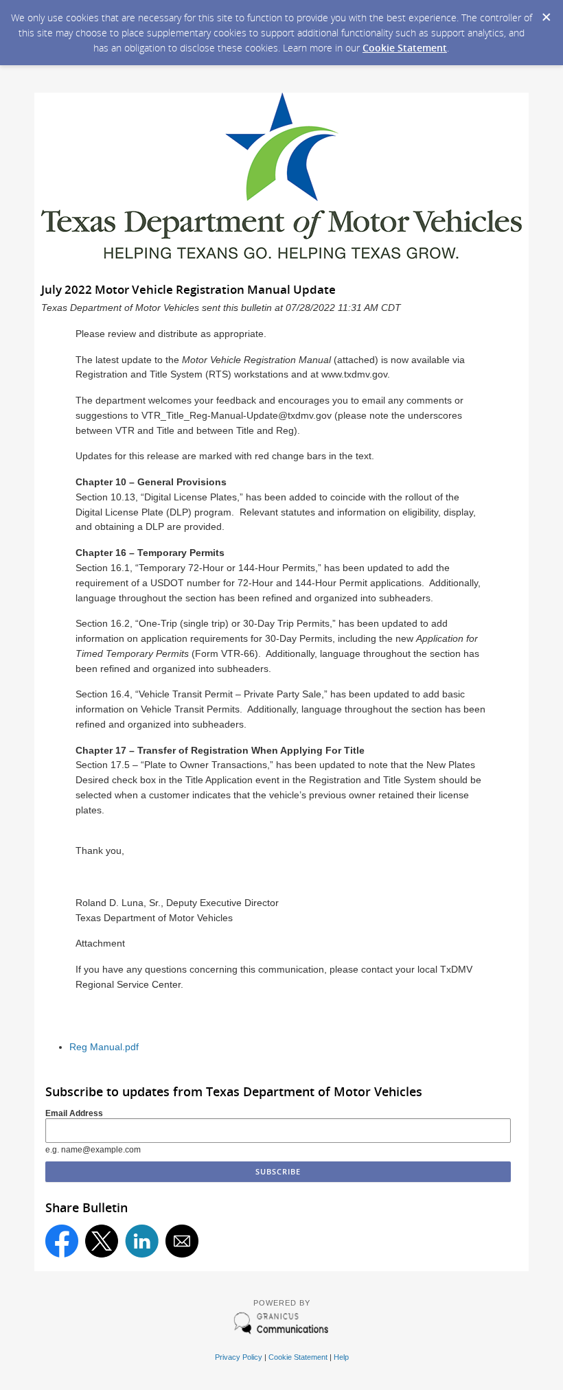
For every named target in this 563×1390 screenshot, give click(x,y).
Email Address (74, 1113)
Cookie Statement (405, 47)
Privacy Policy (238, 1357)
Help (341, 1357)
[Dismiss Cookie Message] (546, 13)
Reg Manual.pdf (104, 1047)
